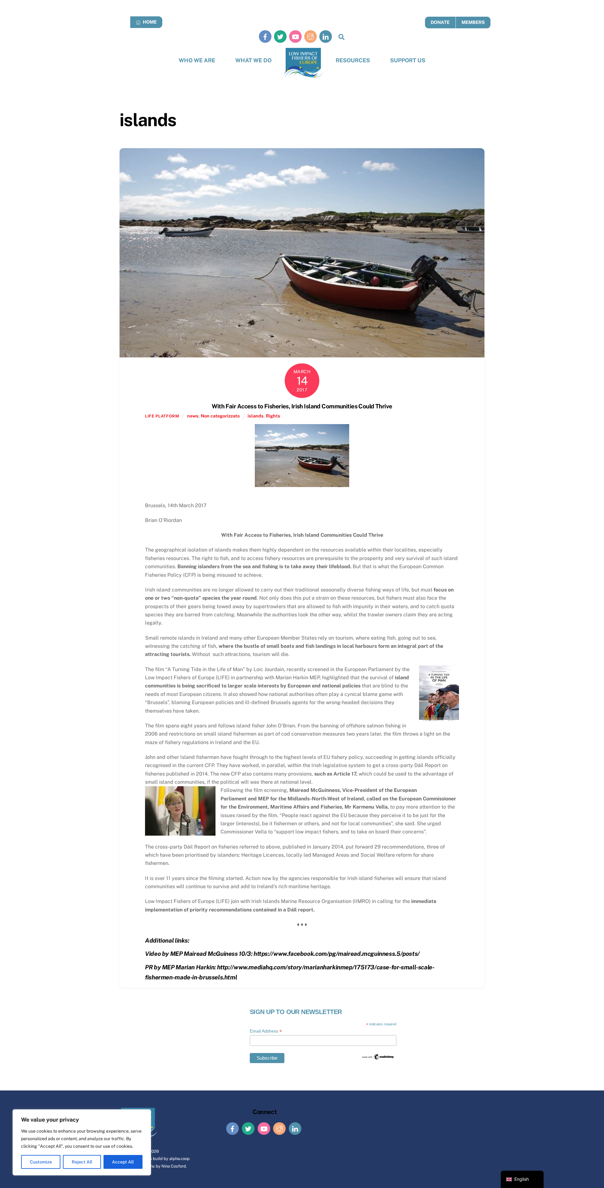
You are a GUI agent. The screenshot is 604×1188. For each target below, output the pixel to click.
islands (256, 415)
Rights (273, 415)
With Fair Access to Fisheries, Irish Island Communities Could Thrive (302, 406)
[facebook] (265, 36)
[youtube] (295, 36)
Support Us (407, 60)
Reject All (82, 1161)
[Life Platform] (303, 63)
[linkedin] (325, 36)
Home (149, 22)
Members (473, 22)
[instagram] (310, 36)
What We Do (253, 60)
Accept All (123, 1161)
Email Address (266, 1031)
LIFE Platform (162, 416)
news (193, 415)
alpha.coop (179, 1158)
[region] (82, 1142)
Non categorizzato (220, 415)
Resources (353, 60)
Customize (41, 1161)
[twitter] (280, 36)
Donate (440, 22)
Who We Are (197, 60)
